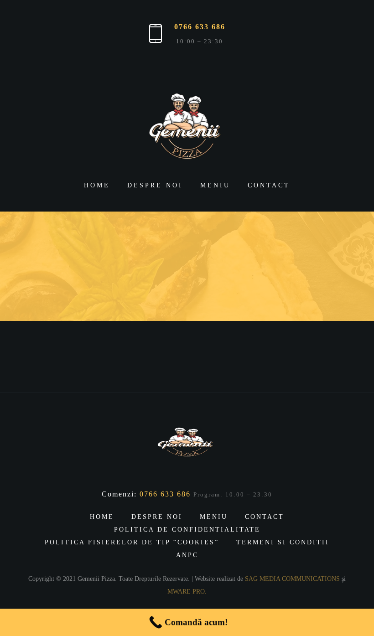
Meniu (215, 185)
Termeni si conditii (282, 542)
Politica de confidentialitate (187, 529)
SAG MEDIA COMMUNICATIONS (292, 578)
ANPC (187, 555)
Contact (269, 185)
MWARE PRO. (187, 591)
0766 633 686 (199, 27)
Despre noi (155, 185)
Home (97, 185)
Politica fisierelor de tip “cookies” (132, 542)
